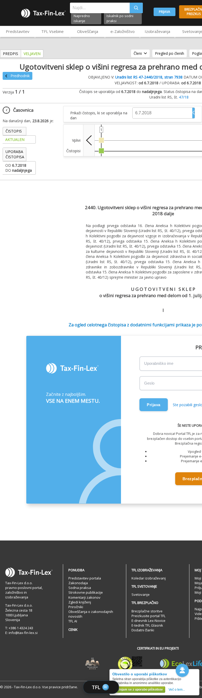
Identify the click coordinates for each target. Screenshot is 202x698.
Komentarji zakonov (84, 597)
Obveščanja (87, 31)
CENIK (73, 629)
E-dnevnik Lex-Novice (148, 620)
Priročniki (75, 606)
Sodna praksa (79, 587)
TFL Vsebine (52, 31)
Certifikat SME (130, 664)
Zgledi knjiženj (79, 602)
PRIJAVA (164, 11)
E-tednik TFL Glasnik (147, 625)
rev (88, 140)
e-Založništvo (122, 31)
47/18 (184, 97)
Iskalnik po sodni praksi (120, 18)
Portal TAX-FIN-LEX (43, 13)
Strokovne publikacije (85, 592)
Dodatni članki (143, 630)
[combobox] (100, 8)
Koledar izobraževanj (149, 578)
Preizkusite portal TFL (148, 615)
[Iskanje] (136, 8)
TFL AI (72, 621)
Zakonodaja (78, 583)
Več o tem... (177, 689)
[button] (182, 670)
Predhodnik (20, 75)
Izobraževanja (157, 31)
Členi (138, 53)
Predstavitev (17, 31)
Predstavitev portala (84, 578)
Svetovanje (141, 594)
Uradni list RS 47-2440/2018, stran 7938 (149, 77)
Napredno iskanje (82, 18)
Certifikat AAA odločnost (92, 664)
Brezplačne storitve (147, 611)
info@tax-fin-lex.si (23, 632)
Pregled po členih (169, 53)
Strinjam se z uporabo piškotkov (139, 689)
